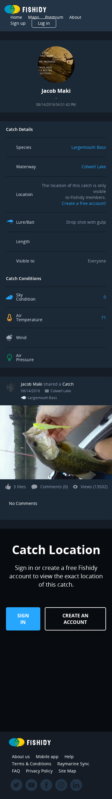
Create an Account (75, 618)
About (75, 17)
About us (21, 756)
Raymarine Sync (73, 763)
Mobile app (47, 756)
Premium (54, 17)
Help (69, 756)
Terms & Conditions (31, 763)
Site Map (67, 771)
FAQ (16, 771)
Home (16, 17)
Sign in (23, 618)
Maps (33, 17)
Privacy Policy (39, 771)
